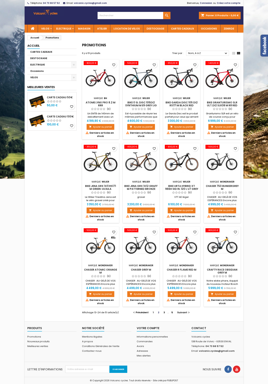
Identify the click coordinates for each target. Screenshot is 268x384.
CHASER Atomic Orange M (100, 271)
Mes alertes (144, 355)
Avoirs (140, 346)
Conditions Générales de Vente (100, 346)
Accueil (33, 46)
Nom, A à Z (208, 53)
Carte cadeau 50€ (60, 97)
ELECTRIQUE (63, 28)
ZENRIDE (229, 28)
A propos (87, 341)
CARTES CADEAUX (182, 28)
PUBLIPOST (172, 380)
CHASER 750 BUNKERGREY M (222, 187)
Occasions (37, 71)
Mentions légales (92, 336)
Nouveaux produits (38, 341)
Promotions (34, 336)
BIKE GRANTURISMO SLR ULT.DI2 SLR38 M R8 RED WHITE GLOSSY (222, 105)
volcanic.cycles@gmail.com (90, 3)
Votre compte (148, 328)
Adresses (142, 351)
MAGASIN (84, 28)
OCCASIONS (209, 28)
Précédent (140, 312)
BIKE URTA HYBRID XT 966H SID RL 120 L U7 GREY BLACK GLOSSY (181, 189)
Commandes (145, 341)
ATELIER (102, 28)
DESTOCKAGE (155, 28)
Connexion (206, 3)
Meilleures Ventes (41, 87)
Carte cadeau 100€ (60, 116)
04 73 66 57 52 (51, 3)
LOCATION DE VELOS (127, 28)
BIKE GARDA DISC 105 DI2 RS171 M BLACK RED (182, 104)
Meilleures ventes (37, 346)
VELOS (45, 28)
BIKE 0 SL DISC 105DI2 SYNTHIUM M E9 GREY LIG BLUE (141, 105)
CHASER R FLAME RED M (181, 269)
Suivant (184, 312)
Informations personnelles (152, 336)
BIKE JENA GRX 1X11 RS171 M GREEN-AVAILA (100, 187)
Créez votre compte (228, 3)
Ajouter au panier (100, 126)
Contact (198, 328)
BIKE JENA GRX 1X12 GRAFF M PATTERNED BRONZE (141, 187)
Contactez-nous (92, 351)
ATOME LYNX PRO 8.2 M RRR (100, 104)
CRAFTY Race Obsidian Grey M (222, 271)
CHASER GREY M (141, 269)
